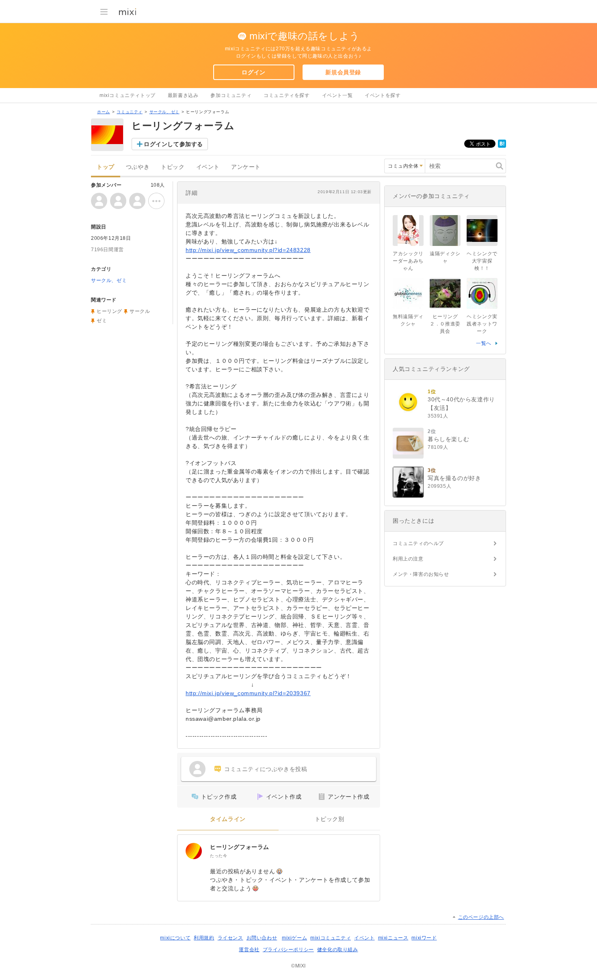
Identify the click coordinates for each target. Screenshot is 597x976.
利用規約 (204, 938)
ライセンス (230, 938)
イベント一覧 (337, 95)
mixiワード (424, 938)
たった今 (218, 855)
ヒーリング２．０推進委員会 (445, 324)
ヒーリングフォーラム (239, 847)
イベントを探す (382, 95)
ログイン (253, 72)
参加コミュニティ (230, 95)
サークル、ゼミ (164, 112)
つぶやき (137, 167)
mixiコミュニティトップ (128, 95)
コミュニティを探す (286, 95)
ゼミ (102, 320)
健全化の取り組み (337, 949)
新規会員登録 (343, 72)
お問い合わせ (262, 938)
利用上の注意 (408, 559)
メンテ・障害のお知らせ (421, 574)
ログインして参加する (173, 144)
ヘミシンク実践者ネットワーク (482, 324)
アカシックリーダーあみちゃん (408, 261)
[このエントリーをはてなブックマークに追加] (502, 146)
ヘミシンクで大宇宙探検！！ (482, 261)
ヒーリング (109, 311)
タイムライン (228, 819)
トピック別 (329, 819)
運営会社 (249, 949)
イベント (208, 167)
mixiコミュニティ (330, 938)
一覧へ (483, 343)
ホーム (103, 112)
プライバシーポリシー (288, 949)
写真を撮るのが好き (454, 478)
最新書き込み (183, 95)
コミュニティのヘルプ (418, 543)
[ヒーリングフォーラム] (194, 851)
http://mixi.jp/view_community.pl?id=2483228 (248, 250)
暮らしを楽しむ (448, 439)
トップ (106, 167)
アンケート (246, 167)
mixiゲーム (294, 938)
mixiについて (175, 938)
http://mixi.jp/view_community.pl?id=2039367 (248, 693)
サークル (140, 311)
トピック (172, 167)
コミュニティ (130, 112)
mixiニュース (393, 938)
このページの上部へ (481, 917)
